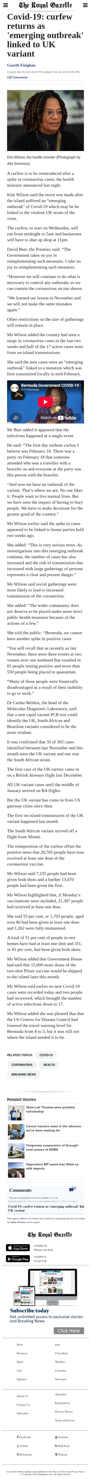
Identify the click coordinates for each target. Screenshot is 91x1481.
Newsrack (60, 1379)
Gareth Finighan (21, 65)
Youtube (62, 1437)
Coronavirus (21, 1065)
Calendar (60, 1370)
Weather (60, 1362)
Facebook (24, 1437)
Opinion (22, 1379)
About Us (22, 1396)
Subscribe (22, 1413)
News (20, 1345)
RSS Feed (63, 1446)
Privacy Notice (64, 1411)
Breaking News (23, 1074)
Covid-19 (46, 1055)
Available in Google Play (40, 1258)
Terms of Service (18, 1222)
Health (49, 1065)
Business (22, 1353)
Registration (62, 1403)
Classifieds (61, 1353)
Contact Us (23, 1405)
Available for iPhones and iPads (43, 1247)
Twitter (23, 1446)
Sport (20, 1362)
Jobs (57, 1345)
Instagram (25, 1454)
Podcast (62, 1454)
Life (19, 1370)
